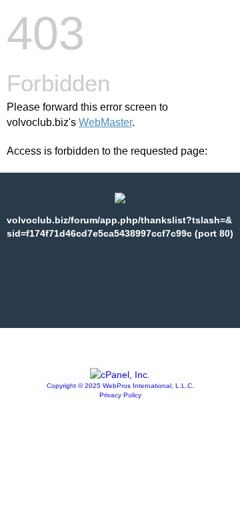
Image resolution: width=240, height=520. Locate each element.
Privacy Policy (120, 395)
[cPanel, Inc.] (120, 374)
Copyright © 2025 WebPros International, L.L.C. (120, 385)
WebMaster (105, 122)
